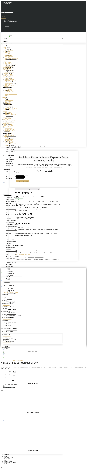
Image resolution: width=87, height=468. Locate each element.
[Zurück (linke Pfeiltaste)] (1, 390)
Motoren (5, 61)
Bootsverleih (7, 345)
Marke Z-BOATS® (9, 91)
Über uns (5, 86)
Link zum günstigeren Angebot (10, 384)
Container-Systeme (33, 383)
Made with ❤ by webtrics (18, 360)
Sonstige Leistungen (33, 450)
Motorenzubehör (7, 169)
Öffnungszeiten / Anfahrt (10, 462)
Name (16, 247)
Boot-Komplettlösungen (33, 412)
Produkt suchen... (5, 11)
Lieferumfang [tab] (27, 189)
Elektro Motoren (9, 63)
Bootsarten (6, 41)
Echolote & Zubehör (10, 70)
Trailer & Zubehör (7, 74)
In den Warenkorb (20, 177)
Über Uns (6, 454)
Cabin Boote (8, 53)
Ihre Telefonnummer (8, 378)
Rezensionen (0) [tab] (35, 189)
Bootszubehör (7, 195)
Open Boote (8, 51)
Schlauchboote (8, 55)
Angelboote (7, 52)
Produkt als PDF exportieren (23, 254)
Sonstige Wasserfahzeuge (11, 58)
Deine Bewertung (19, 235)
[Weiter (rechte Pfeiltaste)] (2, 390)
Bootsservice (33, 417)
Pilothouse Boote (9, 50)
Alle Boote (7, 48)
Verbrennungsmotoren (8, 155)
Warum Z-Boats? (9, 89)
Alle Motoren (8, 62)
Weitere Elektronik (9, 306)
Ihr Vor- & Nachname (8, 371)
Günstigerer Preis (7, 381)
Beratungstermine (9, 92)
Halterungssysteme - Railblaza (36, 257)
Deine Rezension (19, 245)
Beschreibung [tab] (19, 189)
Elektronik (5, 69)
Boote (5, 38)
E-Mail (16, 250)
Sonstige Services (7, 77)
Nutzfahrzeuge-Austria (33, 351)
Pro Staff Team (8, 90)
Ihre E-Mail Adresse (8, 374)
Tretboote (7, 57)
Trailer (6, 346)
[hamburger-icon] (62, 38)
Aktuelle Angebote (9, 59)
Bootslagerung (33, 444)
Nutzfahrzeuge (8, 78)
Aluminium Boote (9, 56)
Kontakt (6, 463)
